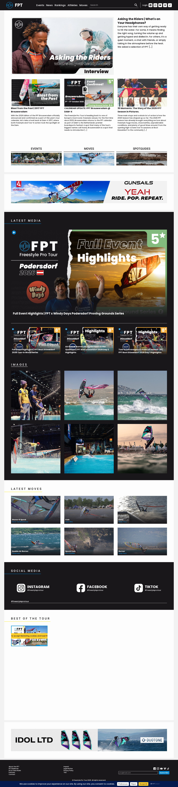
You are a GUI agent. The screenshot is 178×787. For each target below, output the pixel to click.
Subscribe (164, 772)
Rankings (60, 5)
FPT (19, 5)
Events (40, 5)
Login (145, 5)
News (49, 5)
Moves (83, 5)
